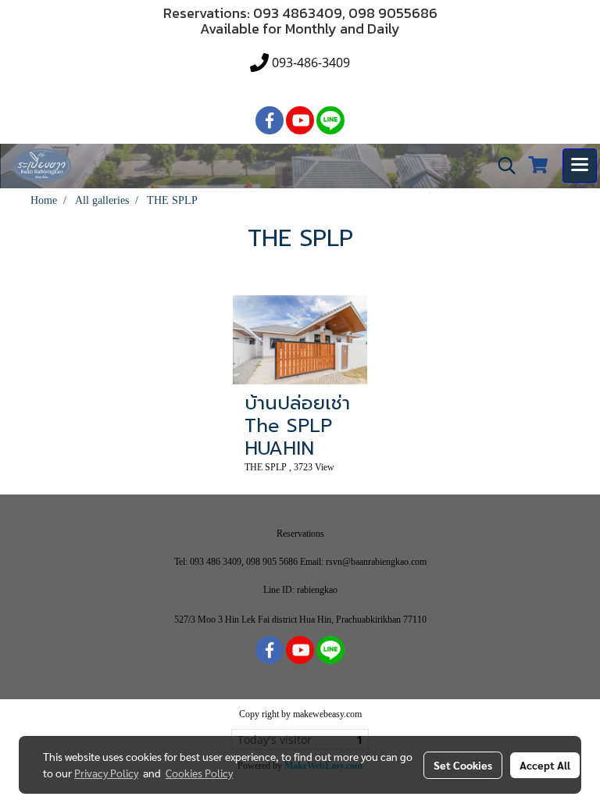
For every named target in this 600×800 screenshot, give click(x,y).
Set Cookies (463, 765)
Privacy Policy (106, 773)
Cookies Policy (199, 773)
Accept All (545, 765)
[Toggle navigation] (579, 165)
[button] (501, 165)
